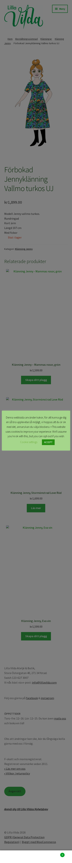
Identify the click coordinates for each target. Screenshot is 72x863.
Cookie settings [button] (28, 442)
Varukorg (55, 853)
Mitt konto (12, 857)
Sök (36, 857)
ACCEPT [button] (48, 442)
